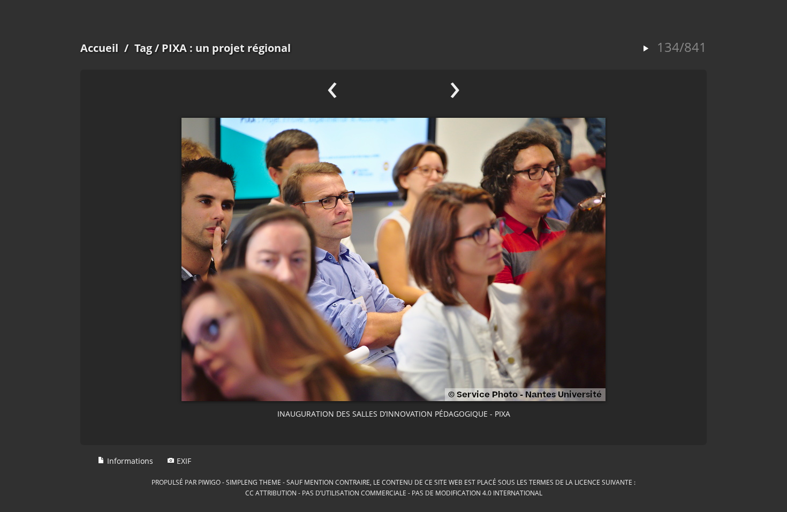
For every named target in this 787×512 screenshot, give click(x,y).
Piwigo (209, 482)
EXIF (183, 461)
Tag (143, 48)
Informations (129, 461)
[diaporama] (645, 49)
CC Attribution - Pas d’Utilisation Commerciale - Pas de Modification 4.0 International (393, 492)
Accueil (99, 48)
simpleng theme (253, 482)
